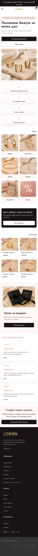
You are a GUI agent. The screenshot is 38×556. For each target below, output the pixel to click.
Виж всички (33, 235)
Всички (34, 131)
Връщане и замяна (8, 478)
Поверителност (7, 467)
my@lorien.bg (7, 449)
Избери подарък (19, 325)
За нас (5, 499)
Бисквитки (6, 471)
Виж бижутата (19, 223)
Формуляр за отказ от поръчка (12, 482)
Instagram (6, 527)
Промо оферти (7, 507)
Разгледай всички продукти (19, 422)
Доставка (6, 474)
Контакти (5, 511)
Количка (26, 545)
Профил (5, 495)
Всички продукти (8, 503)
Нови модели (19, 44)
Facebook (6, 523)
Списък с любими (31, 548)
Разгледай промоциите (19, 39)
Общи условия (7, 463)
